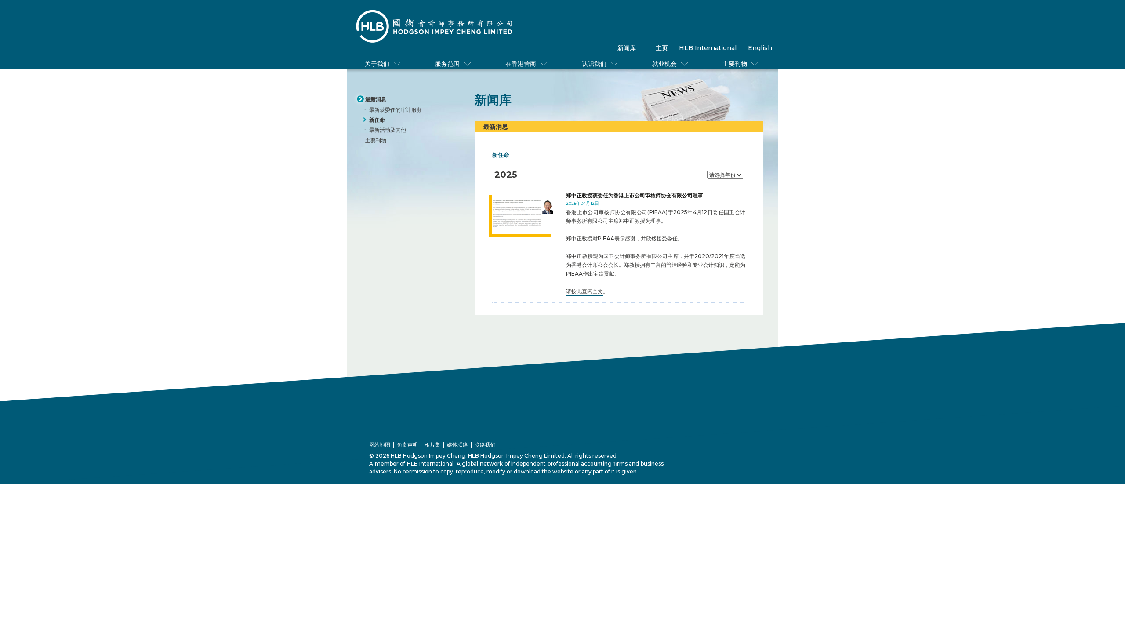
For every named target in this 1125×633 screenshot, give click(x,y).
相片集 (432, 444)
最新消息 (375, 99)
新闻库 (626, 48)
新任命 (377, 119)
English (760, 48)
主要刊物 (375, 140)
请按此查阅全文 (584, 291)
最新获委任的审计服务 (395, 109)
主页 (662, 48)
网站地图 (379, 444)
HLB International (708, 48)
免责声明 (407, 444)
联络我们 (485, 444)
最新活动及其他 (387, 130)
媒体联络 (457, 444)
